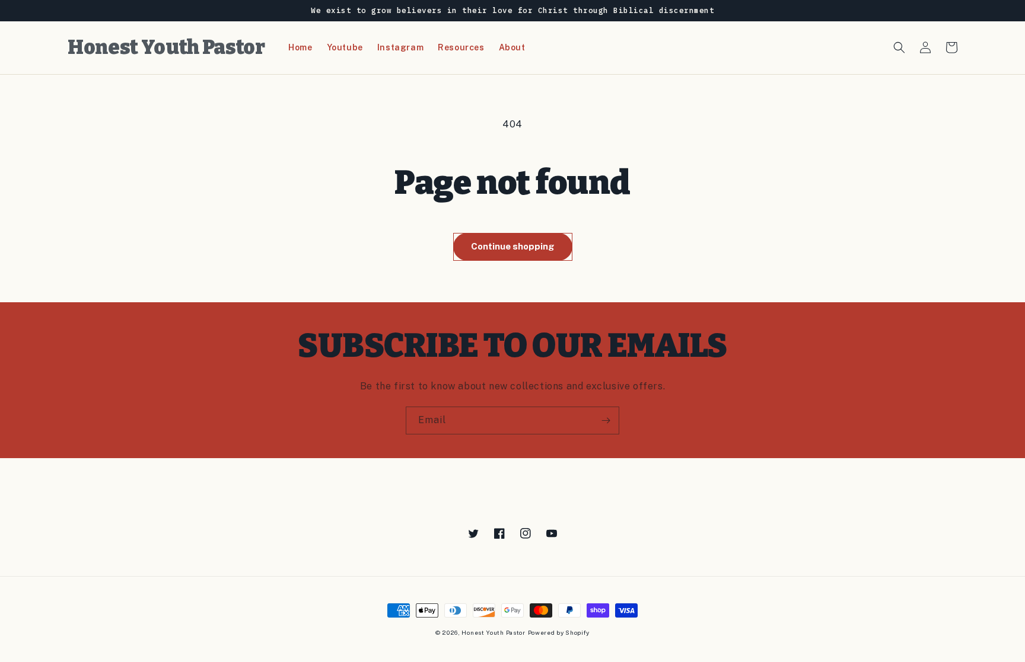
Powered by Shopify (559, 632)
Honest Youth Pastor (493, 632)
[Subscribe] (606, 420)
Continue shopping (513, 246)
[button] (899, 47)
